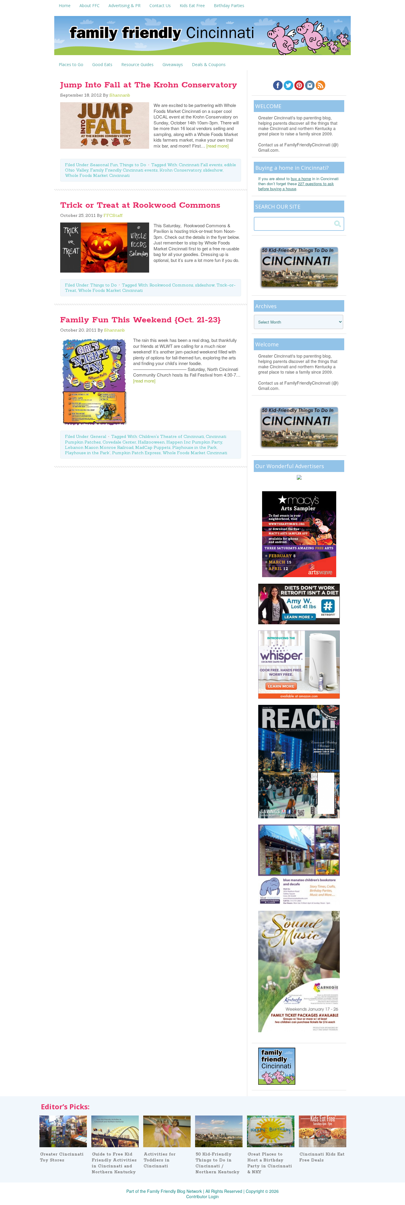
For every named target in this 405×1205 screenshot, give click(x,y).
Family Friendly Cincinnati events (124, 170)
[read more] (217, 146)
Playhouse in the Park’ (87, 452)
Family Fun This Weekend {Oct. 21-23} (140, 320)
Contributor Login (202, 1196)
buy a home (301, 178)
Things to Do (132, 164)
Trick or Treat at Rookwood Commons (140, 205)
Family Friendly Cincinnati (202, 37)
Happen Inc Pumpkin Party (194, 442)
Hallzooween (151, 442)
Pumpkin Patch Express (136, 452)
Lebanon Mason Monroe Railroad (99, 447)
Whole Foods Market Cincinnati (97, 175)
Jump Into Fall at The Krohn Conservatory (148, 85)
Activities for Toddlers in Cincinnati (159, 1160)
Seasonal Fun (104, 164)
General (98, 436)
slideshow (213, 170)
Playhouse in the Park (194, 447)
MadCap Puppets (152, 447)
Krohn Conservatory (180, 170)
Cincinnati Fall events (200, 164)
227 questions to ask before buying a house (296, 186)
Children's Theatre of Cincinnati (171, 436)
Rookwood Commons (171, 285)
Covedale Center (119, 442)
